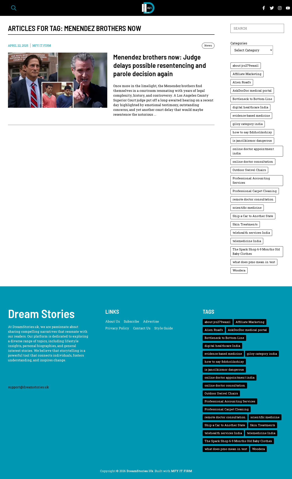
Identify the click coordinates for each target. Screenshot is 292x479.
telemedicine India (247, 241)
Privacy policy (117, 328)
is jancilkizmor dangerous (252, 140)
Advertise (151, 321)
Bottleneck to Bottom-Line (252, 99)
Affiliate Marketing (247, 74)
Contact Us (141, 328)
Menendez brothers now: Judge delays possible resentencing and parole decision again (159, 65)
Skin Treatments (245, 224)
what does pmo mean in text (254, 262)
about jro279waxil (246, 65)
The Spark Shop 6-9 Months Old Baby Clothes (256, 251)
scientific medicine (247, 208)
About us (112, 321)
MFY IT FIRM (41, 45)
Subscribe (131, 321)
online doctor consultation (253, 162)
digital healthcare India (250, 107)
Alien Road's (242, 82)
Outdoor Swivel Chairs (249, 170)
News (208, 45)
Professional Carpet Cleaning (255, 191)
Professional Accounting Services (251, 180)
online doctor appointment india (253, 151)
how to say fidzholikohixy (252, 132)
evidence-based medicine (251, 115)
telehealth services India (251, 233)
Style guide (163, 328)
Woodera (239, 270)
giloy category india (248, 124)
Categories (238, 43)
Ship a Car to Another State (253, 216)
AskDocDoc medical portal (252, 90)
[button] (13, 8)
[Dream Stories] (148, 8)
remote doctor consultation (253, 199)
